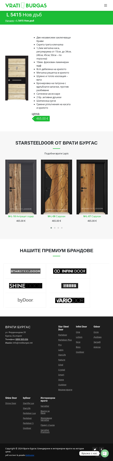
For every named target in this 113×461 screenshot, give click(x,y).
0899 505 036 (21, 339)
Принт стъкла (48, 425)
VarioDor (45, 406)
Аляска (97, 347)
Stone (61, 380)
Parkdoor (62, 335)
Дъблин (98, 337)
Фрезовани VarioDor (46, 419)
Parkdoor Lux (29, 413)
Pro (60, 345)
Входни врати (65, 390)
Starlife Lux (28, 403)
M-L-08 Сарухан (56, 216)
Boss (78, 347)
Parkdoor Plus (65, 340)
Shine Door (10, 403)
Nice (78, 342)
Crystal (61, 370)
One (78, 332)
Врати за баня (45, 412)
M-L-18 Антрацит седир (21, 216)
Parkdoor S (28, 423)
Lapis (60, 350)
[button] (51, 227)
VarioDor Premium (45, 431)
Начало (9, 20)
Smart (61, 375)
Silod (60, 365)
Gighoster (30, 455)
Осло (96, 332)
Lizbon (79, 337)
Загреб (97, 342)
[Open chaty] (105, 453)
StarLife (62, 355)
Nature (61, 360)
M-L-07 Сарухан (92, 216)
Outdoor (62, 385)
